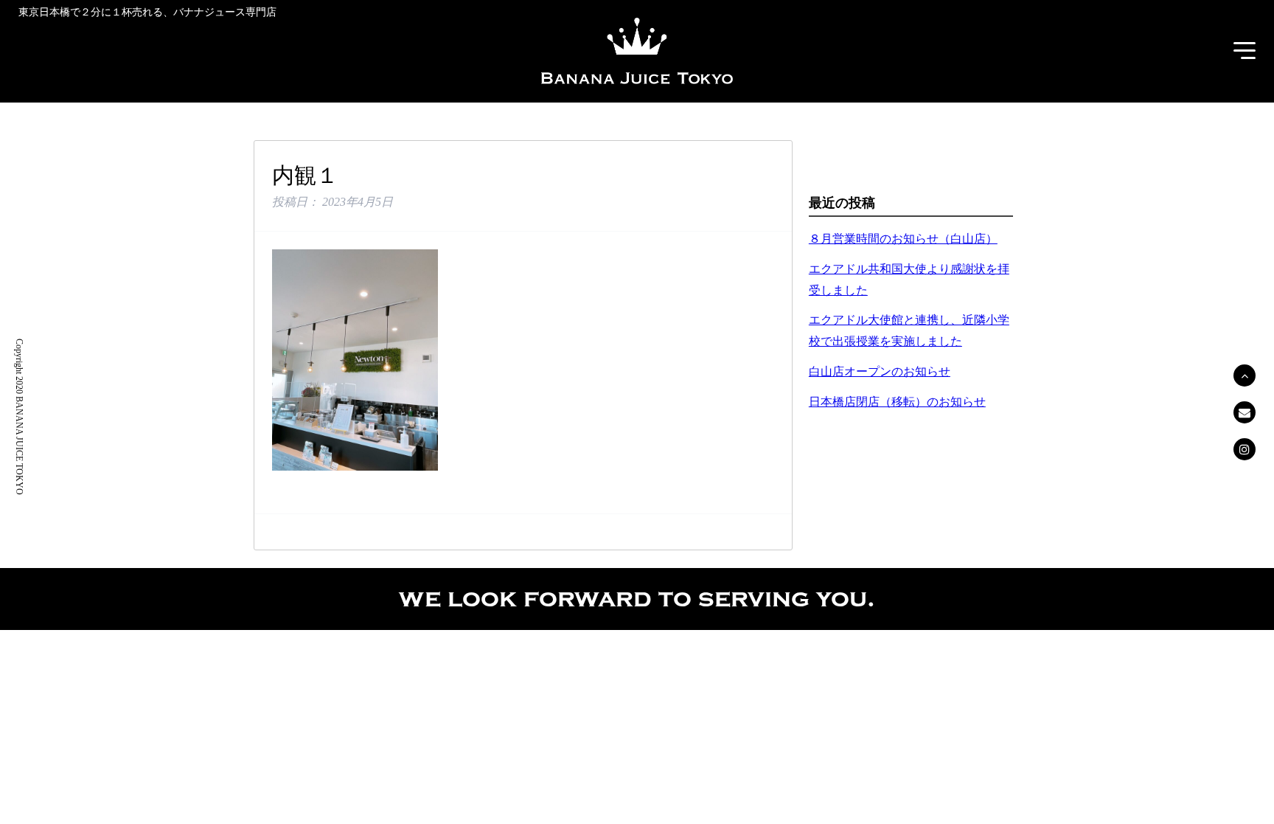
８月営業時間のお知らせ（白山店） (903, 238)
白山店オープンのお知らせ (879, 371)
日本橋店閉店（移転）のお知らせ (897, 401)
